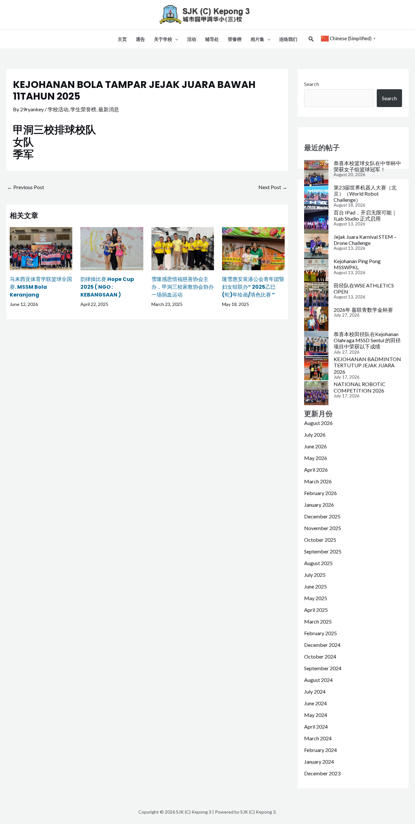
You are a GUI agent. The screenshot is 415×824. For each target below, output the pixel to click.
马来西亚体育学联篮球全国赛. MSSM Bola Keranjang (41, 286)
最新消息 (108, 109)
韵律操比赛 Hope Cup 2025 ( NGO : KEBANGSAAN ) (107, 286)
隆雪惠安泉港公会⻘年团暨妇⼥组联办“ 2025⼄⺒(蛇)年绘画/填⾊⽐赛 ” (253, 286)
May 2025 (315, 598)
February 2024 (320, 750)
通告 (140, 39)
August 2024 (318, 680)
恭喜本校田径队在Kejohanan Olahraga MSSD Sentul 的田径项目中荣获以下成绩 (367, 340)
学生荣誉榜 (83, 109)
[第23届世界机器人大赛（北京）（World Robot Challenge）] (316, 196)
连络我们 (288, 39)
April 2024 (316, 726)
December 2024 (322, 645)
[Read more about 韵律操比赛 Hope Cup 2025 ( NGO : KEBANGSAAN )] (111, 248)
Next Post (272, 187)
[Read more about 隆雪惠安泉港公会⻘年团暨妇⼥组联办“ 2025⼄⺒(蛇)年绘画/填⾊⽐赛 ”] (253, 248)
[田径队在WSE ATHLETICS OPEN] (316, 294)
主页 (122, 39)
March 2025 (318, 621)
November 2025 (322, 528)
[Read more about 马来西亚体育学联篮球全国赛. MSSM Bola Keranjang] (41, 248)
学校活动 (58, 109)
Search (311, 84)
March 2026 (318, 481)
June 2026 (315, 446)
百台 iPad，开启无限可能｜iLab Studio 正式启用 (365, 215)
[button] (175, 39)
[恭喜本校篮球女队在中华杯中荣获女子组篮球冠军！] (316, 172)
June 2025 (315, 586)
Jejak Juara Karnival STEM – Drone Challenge (365, 240)
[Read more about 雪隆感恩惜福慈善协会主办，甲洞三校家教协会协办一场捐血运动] (182, 248)
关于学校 (163, 39)
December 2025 (322, 516)
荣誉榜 (235, 39)
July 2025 (315, 575)
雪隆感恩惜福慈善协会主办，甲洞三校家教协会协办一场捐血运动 (182, 286)
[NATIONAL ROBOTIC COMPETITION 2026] (316, 393)
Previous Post (25, 187)
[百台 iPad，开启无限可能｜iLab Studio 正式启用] (316, 221)
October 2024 (320, 656)
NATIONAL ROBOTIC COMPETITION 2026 (359, 387)
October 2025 (320, 540)
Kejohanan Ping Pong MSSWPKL (357, 264)
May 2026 (315, 458)
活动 (191, 39)
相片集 (257, 39)
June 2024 (315, 703)
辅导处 (212, 39)
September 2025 (322, 551)
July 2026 (315, 434)
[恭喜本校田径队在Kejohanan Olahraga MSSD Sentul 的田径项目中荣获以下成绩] (316, 343)
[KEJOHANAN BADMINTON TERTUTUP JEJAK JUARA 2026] (316, 368)
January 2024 (319, 761)
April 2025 (316, 610)
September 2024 (322, 668)
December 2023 (322, 773)
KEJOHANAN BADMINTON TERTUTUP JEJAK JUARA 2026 (367, 365)
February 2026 (320, 493)
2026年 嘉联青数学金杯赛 (363, 310)
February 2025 (320, 633)
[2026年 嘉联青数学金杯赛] (316, 319)
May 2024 (315, 715)
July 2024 (315, 691)
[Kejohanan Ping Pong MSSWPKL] (316, 270)
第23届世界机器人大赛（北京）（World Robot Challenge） (365, 193)
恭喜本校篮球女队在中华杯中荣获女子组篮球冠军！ (367, 166)
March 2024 (318, 738)
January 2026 (319, 505)
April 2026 (316, 470)
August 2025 (318, 563)
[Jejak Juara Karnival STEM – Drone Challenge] (316, 246)
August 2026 (318, 423)
